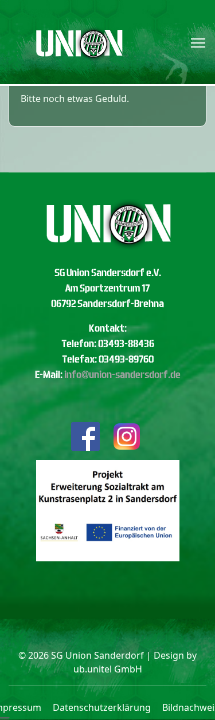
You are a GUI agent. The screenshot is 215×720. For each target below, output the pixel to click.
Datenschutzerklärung (102, 707)
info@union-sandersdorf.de (122, 374)
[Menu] (198, 43)
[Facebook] (85, 435)
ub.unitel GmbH (107, 669)
